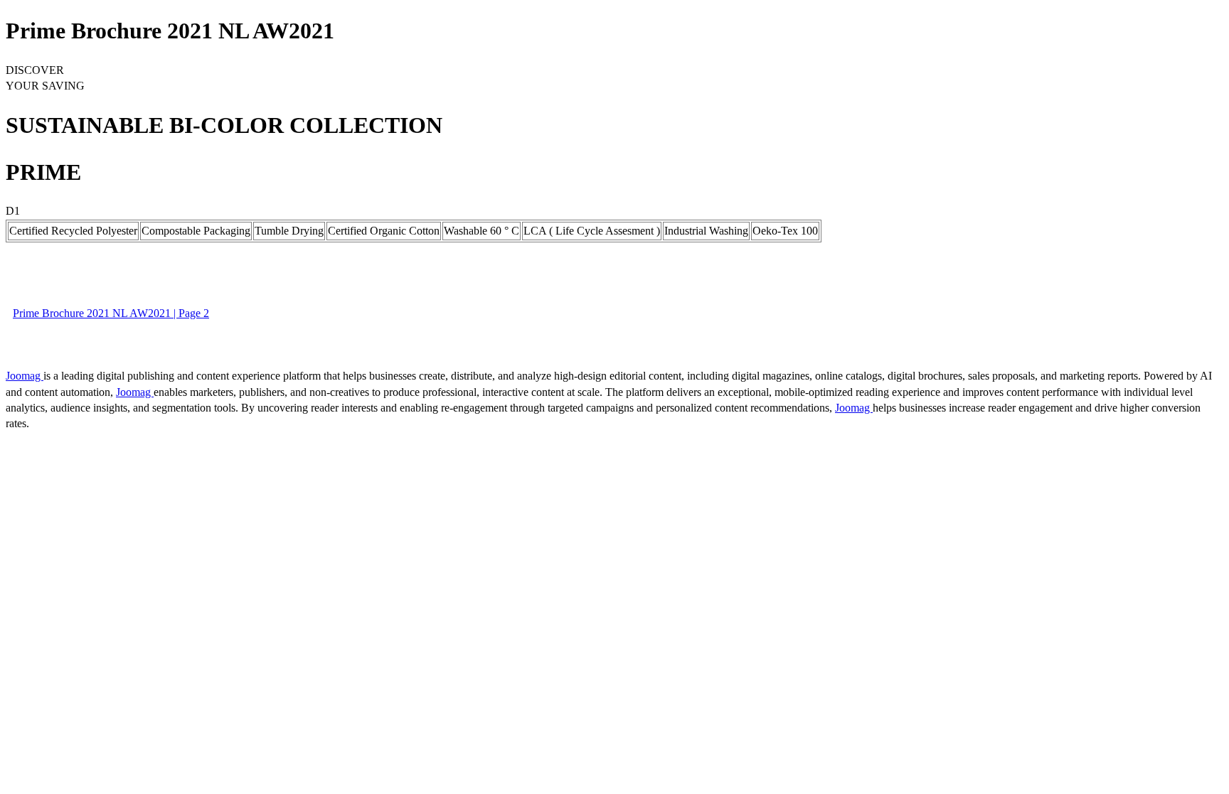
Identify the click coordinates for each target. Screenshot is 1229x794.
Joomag (24, 376)
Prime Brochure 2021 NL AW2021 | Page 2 (111, 313)
